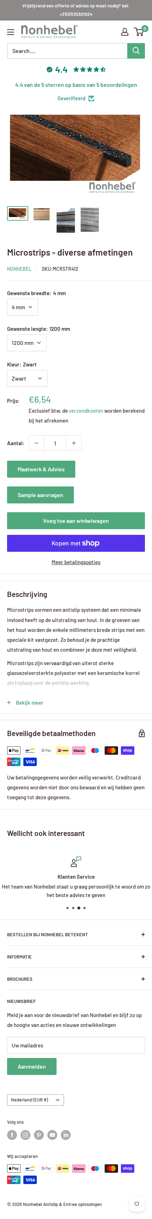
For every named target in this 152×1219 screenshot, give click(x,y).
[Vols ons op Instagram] (25, 1135)
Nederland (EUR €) (29, 1100)
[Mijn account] (124, 32)
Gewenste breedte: (36, 293)
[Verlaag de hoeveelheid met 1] (36, 443)
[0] (139, 32)
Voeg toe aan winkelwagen (76, 520)
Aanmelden (32, 1066)
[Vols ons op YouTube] (52, 1135)
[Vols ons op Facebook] (12, 1135)
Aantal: (15, 443)
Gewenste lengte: (38, 328)
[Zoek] (136, 51)
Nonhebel (19, 269)
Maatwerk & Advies (41, 469)
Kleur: (22, 364)
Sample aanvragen (40, 494)
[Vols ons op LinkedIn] (66, 1135)
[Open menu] (10, 32)
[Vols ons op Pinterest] (39, 1135)
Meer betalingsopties (76, 562)
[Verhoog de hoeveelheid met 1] (73, 443)
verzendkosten (86, 410)
